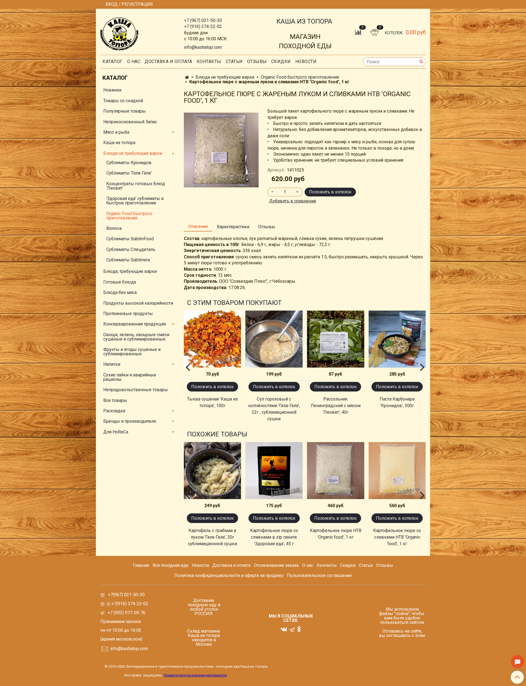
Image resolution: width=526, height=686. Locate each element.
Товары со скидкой (123, 100)
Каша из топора (119, 142)
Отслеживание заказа (276, 565)
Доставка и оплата (168, 61)
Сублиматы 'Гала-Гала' (128, 173)
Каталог (112, 61)
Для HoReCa (115, 432)
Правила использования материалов (195, 675)
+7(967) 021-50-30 (127, 594)
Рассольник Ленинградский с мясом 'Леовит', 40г (336, 405)
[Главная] (187, 77)
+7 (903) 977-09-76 (126, 612)
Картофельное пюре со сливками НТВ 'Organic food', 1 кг (397, 537)
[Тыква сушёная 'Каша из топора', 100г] (212, 339)
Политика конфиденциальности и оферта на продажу (229, 575)
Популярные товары (124, 111)
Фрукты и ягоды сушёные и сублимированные (132, 351)
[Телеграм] (292, 629)
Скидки (347, 565)
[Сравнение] (358, 32)
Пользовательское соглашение (319, 575)
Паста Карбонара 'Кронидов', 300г (397, 402)
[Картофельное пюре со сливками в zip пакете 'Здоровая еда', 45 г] (274, 470)
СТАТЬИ (234, 61)
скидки (281, 61)
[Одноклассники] (299, 629)
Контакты (209, 61)
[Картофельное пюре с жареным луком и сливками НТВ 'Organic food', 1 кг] (221, 149)
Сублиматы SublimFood (130, 238)
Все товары (115, 400)
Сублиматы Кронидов (128, 162)
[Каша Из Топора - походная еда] (119, 33)
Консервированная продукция (134, 324)
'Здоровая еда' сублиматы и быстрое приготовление (135, 200)
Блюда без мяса (120, 292)
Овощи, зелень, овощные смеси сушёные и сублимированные (136, 337)
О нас (134, 61)
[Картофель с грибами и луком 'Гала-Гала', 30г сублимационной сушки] (212, 470)
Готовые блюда (119, 282)
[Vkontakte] (284, 629)
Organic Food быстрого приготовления (300, 77)
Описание (198, 226)
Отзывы (257, 61)
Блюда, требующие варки (130, 271)
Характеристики (233, 226)
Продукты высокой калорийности (138, 303)
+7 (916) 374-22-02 (203, 26)
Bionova (114, 228)
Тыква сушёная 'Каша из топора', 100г (212, 402)
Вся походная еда (170, 565)
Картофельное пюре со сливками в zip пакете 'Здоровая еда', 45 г (274, 537)
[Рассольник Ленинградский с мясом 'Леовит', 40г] (335, 339)
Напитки (111, 364)
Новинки (112, 90)
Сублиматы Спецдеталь (130, 249)
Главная (141, 565)
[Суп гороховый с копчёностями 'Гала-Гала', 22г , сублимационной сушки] (274, 339)
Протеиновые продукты (128, 313)
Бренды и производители (129, 421)
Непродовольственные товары (135, 389)
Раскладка (114, 410)
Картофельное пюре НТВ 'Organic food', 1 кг (335, 534)
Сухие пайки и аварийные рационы (129, 377)
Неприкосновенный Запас (130, 121)
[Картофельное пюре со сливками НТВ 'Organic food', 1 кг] (397, 470)
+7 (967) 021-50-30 (203, 20)
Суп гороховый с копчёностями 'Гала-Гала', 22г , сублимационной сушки (274, 408)
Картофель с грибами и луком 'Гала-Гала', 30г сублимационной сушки (212, 537)
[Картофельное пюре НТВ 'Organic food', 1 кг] (335, 470)
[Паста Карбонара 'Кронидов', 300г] (397, 339)
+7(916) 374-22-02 (129, 603)
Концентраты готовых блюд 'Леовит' (135, 186)
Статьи (366, 565)
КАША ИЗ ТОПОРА (304, 21)
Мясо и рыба (116, 132)
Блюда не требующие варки (225, 77)
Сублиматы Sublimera (128, 259)
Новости (306, 61)
